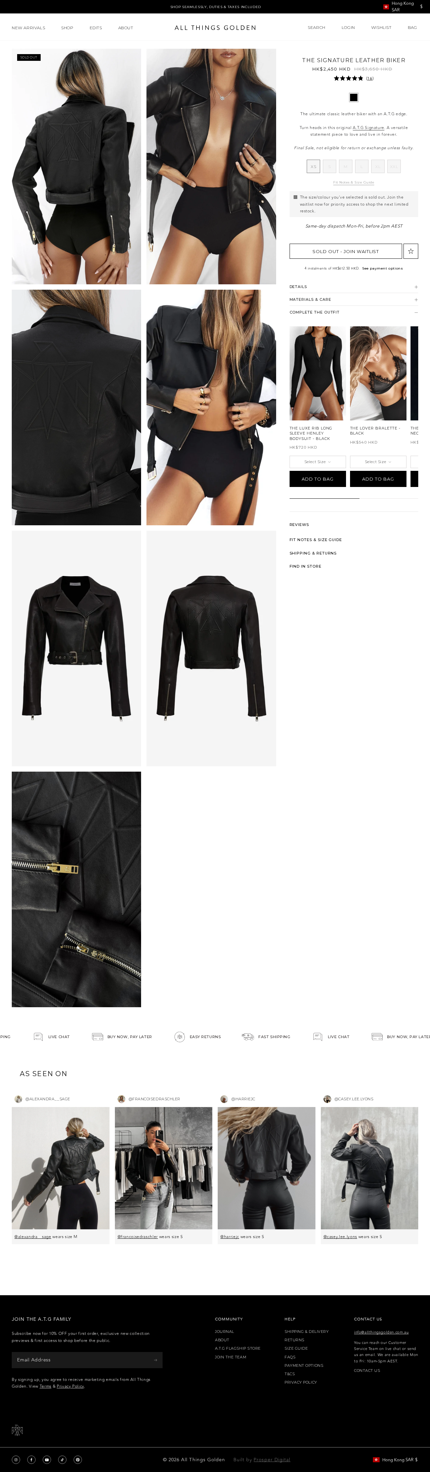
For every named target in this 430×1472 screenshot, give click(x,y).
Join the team (230, 1357)
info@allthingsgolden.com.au (381, 1332)
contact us (367, 1370)
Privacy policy (301, 1382)
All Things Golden (203, 1459)
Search (317, 27)
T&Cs (290, 1374)
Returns (294, 1340)
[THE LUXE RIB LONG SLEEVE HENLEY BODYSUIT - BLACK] (318, 373)
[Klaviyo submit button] (155, 1359)
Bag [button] (413, 27)
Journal (224, 1332)
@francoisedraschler (138, 1237)
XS (315, 168)
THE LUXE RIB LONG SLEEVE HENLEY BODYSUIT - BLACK (311, 433)
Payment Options (304, 1365)
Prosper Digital (272, 1459)
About (222, 1340)
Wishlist (381, 27)
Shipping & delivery (307, 1332)
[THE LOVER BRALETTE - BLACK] (378, 373)
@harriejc (229, 1237)
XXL (395, 168)
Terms (45, 1386)
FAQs (290, 1357)
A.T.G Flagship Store (238, 1348)
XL (380, 168)
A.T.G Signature (368, 128)
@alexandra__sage (32, 1237)
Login (348, 27)
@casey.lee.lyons (340, 1237)
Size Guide (296, 1348)
